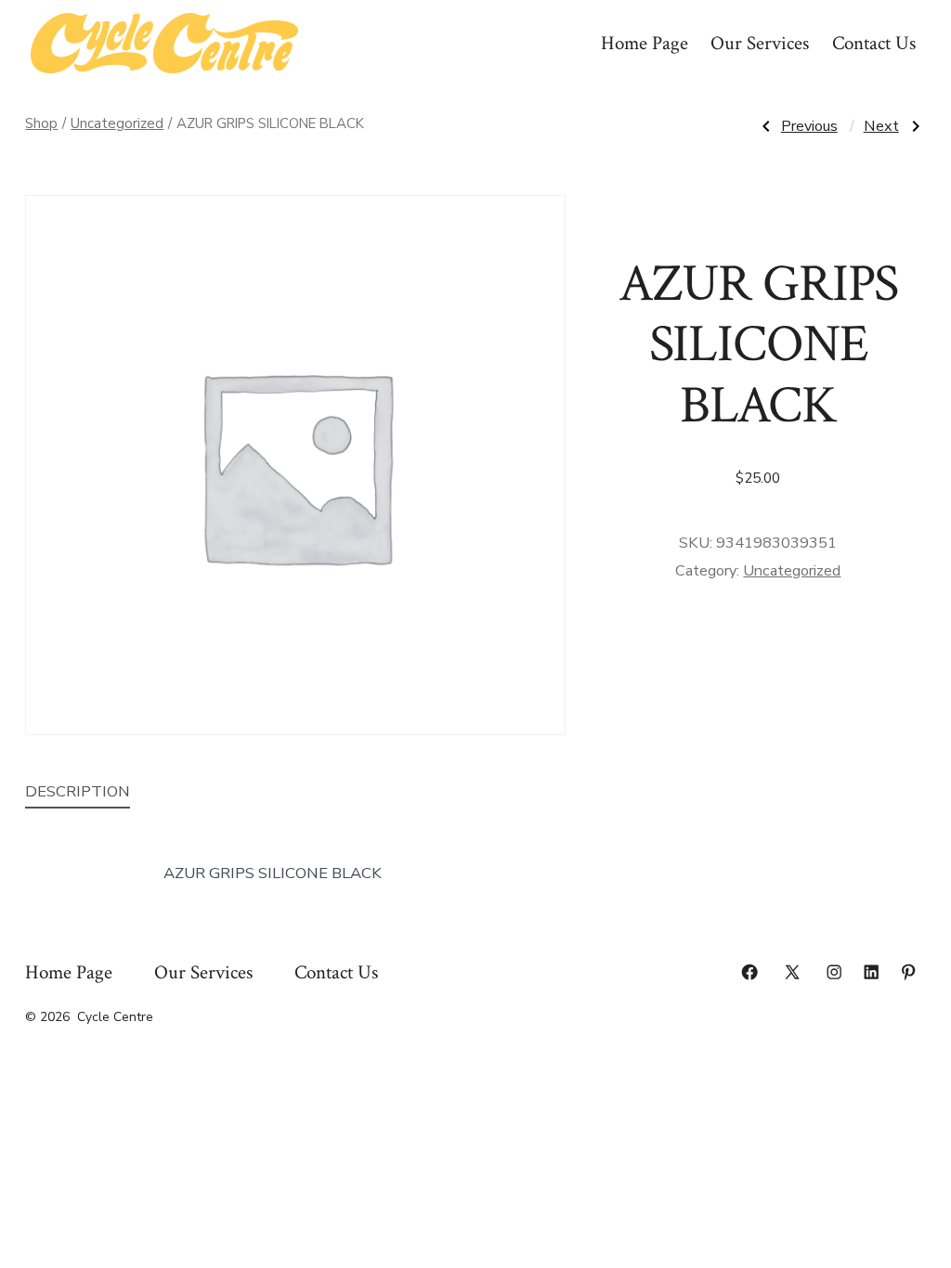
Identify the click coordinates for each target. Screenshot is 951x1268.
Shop (41, 123)
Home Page (644, 43)
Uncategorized (117, 123)
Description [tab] (77, 791)
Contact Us (874, 43)
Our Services (759, 43)
